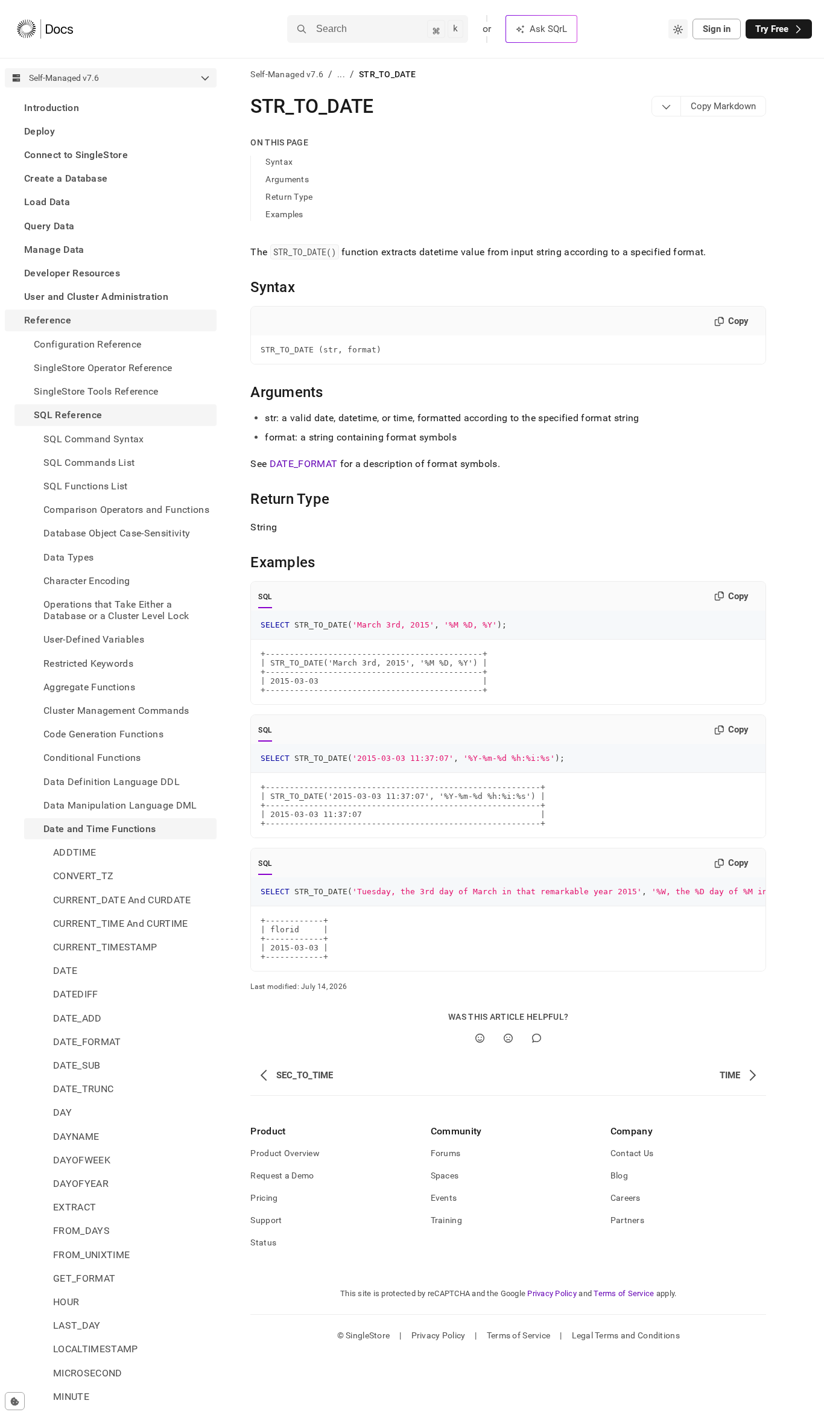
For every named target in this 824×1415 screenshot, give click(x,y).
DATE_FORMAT (304, 463)
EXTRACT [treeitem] (74, 1207)
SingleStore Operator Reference (103, 368)
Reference (47, 320)
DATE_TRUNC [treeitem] (83, 1089)
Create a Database (65, 179)
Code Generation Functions (103, 734)
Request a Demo (282, 1175)
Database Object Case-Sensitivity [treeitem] (116, 533)
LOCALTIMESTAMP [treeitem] (95, 1349)
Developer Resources (72, 273)
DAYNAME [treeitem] (76, 1136)
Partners (627, 1220)
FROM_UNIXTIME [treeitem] (91, 1255)
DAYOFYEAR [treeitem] (81, 1183)
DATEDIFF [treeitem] (75, 994)
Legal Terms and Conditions (626, 1335)
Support (266, 1220)
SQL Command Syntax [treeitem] (93, 439)
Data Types (68, 557)
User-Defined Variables (93, 640)
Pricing (263, 1198)
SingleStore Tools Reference (96, 391)
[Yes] (480, 1038)
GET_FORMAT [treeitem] (84, 1278)
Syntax (279, 162)
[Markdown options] (666, 106)
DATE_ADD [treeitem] (77, 1018)
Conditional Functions (92, 758)
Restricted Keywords (88, 663)
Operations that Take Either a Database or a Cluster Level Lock (116, 610)
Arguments (287, 179)
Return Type (288, 197)
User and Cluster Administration (96, 297)
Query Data (49, 226)
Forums (446, 1153)
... (341, 74)
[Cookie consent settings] (15, 1401)
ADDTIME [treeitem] (74, 853)
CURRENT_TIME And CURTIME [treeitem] (120, 923)
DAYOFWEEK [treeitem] (81, 1160)
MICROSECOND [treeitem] (87, 1373)
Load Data (47, 202)
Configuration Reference (87, 344)
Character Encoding (86, 581)
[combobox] (678, 29)
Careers (625, 1198)
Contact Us (632, 1153)
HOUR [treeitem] (66, 1302)
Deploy (39, 131)
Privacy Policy (552, 1293)
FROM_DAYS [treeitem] (81, 1231)
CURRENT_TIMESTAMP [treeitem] (105, 947)
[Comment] (536, 1038)
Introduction (51, 107)
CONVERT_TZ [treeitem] (83, 876)
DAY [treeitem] (62, 1113)
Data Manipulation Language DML (120, 805)
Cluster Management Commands (116, 710)
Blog (619, 1175)
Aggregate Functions (89, 687)
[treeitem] (111, 107)
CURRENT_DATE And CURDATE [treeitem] (122, 900)
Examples (284, 214)
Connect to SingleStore (76, 155)
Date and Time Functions (99, 829)
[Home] (45, 29)
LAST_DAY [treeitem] (77, 1326)
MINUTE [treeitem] (71, 1396)
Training (446, 1220)
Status (263, 1242)
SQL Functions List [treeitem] (85, 486)
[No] (508, 1038)
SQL (265, 597)
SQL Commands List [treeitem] (89, 462)
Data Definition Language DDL (111, 781)
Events (444, 1198)
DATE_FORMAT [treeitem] (87, 1042)
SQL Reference (68, 415)
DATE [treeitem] (65, 971)
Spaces (445, 1175)
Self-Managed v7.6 (286, 74)
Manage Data (54, 249)
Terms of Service (624, 1293)
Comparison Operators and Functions (126, 509)
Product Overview (284, 1153)
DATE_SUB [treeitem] (77, 1065)
